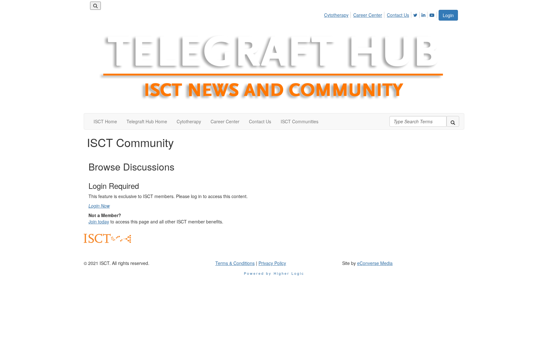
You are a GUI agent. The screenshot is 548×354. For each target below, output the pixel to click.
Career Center (367, 15)
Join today (98, 221)
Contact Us (398, 15)
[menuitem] (338, 14)
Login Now (99, 206)
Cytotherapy (336, 15)
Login (448, 15)
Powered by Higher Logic (274, 273)
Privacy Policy (272, 263)
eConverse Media (375, 263)
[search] (453, 121)
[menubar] (381, 14)
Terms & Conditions (235, 263)
